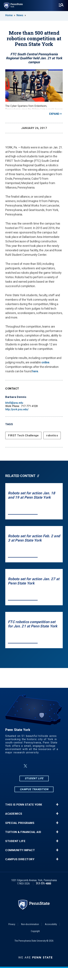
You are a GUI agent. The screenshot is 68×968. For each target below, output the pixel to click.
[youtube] (50, 766)
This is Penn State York (23, 804)
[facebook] (17, 766)
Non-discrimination (30, 924)
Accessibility (51, 924)
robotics (52, 435)
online (45, 362)
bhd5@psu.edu (14, 402)
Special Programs (19, 823)
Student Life (34, 778)
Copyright (35, 931)
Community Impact (20, 850)
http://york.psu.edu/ (17, 409)
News (20, 15)
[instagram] (33, 766)
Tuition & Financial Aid (23, 832)
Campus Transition (34, 789)
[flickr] (42, 766)
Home (9, 15)
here (35, 371)
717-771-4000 (43, 883)
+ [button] (57, 804)
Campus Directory (19, 859)
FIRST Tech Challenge (23, 435)
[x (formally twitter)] (25, 766)
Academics (13, 813)
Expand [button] (54, 113)
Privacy (11, 924)
